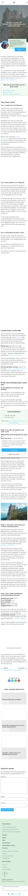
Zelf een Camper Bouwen (9, 827)
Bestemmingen (6, 842)
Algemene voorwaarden (21, 890)
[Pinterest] (19, 894)
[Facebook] (9, 894)
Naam (3, 796)
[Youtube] (12, 894)
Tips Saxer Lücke (10, 90)
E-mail (3, 803)
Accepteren (14, 450)
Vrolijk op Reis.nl (7, 879)
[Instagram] (16, 894)
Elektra (4, 853)
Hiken (3, 840)
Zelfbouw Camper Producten (10, 851)
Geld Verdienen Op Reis (8, 845)
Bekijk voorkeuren (14, 454)
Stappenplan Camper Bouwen (10, 829)
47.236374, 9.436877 (7, 545)
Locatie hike (8, 92)
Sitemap (3, 888)
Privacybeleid (5, 890)
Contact (4, 867)
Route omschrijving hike (12, 94)
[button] (14, 2)
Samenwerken (6, 869)
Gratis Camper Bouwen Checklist (11, 831)
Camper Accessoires (7, 856)
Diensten (4, 835)
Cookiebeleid (12, 890)
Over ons (4, 864)
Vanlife (4, 837)
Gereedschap (5, 858)
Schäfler (18, 337)
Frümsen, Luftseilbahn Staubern (16, 369)
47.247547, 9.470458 (15, 355)
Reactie (3, 776)
